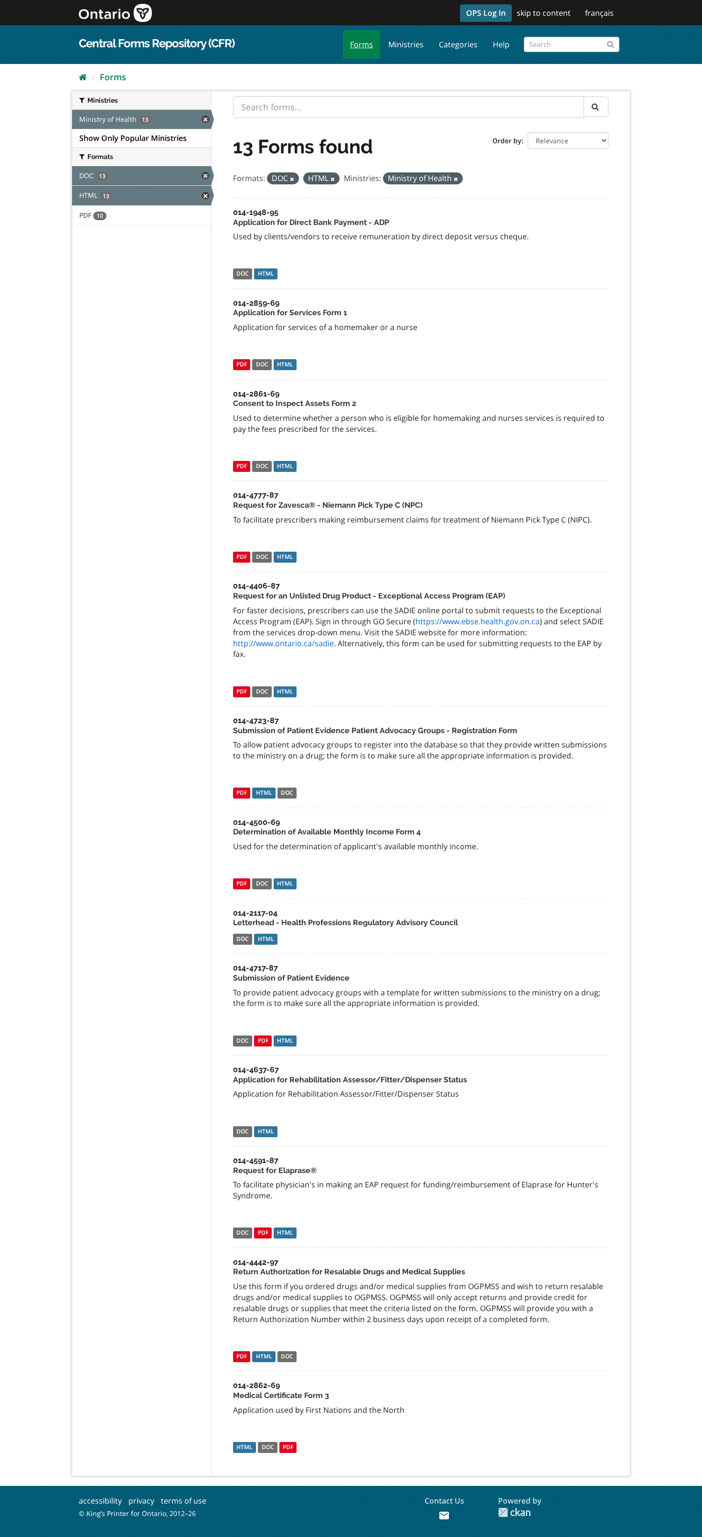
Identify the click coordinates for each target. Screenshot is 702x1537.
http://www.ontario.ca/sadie (283, 643)
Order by (506, 140)
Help (501, 44)
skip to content (544, 13)
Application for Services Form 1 (290, 312)
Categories (458, 44)
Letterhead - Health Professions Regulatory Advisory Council (345, 922)
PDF (241, 365)
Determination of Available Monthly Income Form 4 (327, 831)
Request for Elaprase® (275, 1170)
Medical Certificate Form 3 (281, 1395)
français (599, 13)
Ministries (406, 44)
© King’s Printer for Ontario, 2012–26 (137, 1513)
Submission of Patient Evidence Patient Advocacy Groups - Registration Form (375, 730)
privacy (141, 1500)
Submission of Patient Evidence (291, 977)
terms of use (183, 1500)
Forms (361, 44)
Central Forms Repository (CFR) (156, 43)
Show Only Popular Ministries (133, 138)
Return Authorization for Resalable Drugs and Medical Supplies (349, 1271)
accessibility (100, 1500)
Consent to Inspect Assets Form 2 (294, 403)
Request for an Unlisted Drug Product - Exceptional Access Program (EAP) (369, 595)
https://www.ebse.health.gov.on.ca (477, 621)
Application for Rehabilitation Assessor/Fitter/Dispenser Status (350, 1079)
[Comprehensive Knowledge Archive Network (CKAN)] (514, 1512)
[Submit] (610, 43)
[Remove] (292, 178)
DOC (242, 274)
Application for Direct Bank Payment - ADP (311, 222)
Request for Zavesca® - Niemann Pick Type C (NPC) (328, 505)
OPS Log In (486, 13)
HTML (266, 274)
